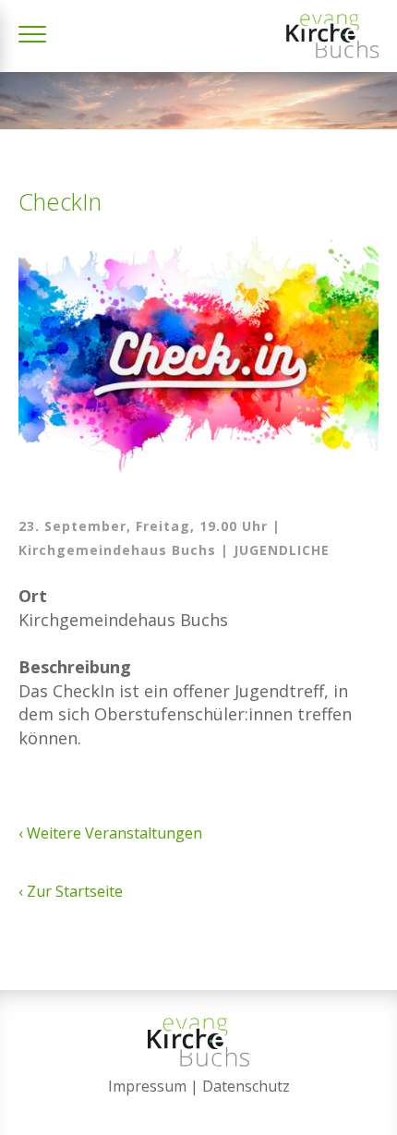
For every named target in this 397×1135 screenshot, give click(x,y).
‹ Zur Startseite (70, 891)
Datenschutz (246, 1086)
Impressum (147, 1086)
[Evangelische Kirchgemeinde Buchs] (332, 36)
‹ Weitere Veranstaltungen (110, 833)
